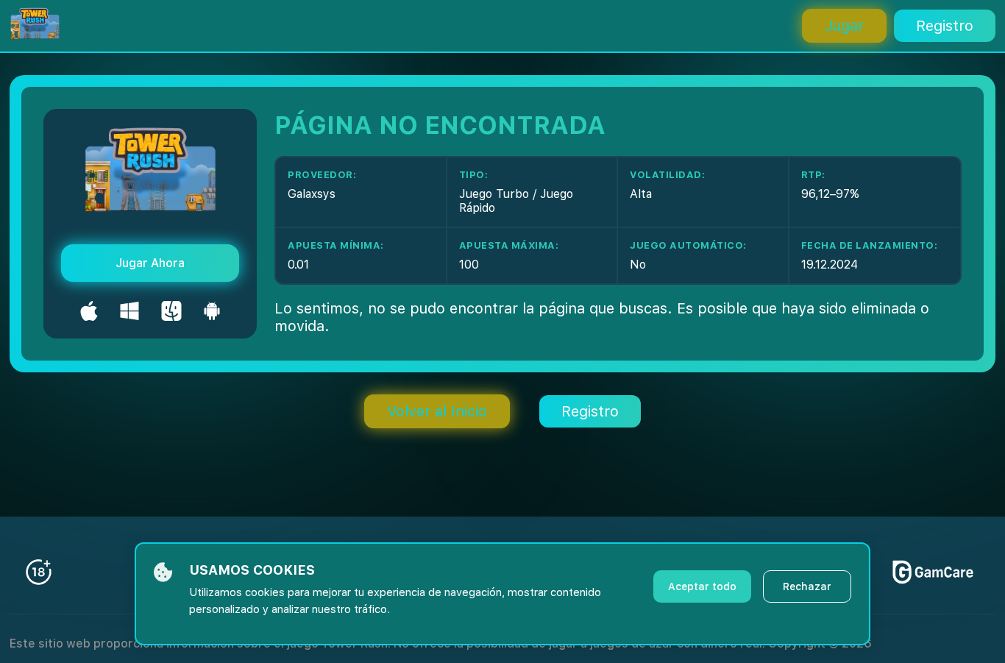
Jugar (844, 26)
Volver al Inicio (437, 411)
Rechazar (807, 586)
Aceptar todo (702, 586)
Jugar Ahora (150, 263)
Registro (944, 26)
